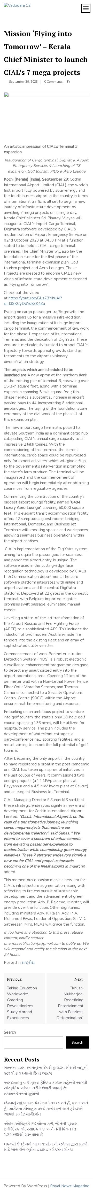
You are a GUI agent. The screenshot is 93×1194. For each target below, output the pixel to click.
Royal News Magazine (69, 1186)
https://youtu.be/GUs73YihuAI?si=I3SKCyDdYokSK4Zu (33, 301)
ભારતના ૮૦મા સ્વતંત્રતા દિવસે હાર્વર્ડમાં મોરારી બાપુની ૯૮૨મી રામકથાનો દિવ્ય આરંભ (46, 1070)
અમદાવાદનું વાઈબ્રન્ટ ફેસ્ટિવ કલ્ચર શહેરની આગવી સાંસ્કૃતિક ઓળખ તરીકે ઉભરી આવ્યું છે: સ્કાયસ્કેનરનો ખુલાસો (45, 1088)
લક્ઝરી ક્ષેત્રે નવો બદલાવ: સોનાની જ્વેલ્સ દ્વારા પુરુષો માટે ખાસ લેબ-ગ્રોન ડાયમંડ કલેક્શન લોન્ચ (46, 1147)
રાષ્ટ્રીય (28, 962)
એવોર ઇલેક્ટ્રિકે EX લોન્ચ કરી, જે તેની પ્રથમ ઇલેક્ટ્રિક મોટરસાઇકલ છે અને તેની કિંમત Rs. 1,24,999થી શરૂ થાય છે (41, 1129)
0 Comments (53, 82)
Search (10, 1032)
